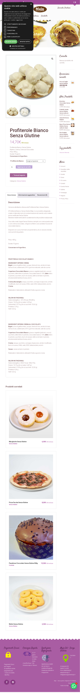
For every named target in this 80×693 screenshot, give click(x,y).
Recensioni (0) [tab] (42, 195)
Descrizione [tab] (11, 195)
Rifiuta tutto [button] (25, 42)
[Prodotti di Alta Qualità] (40, 10)
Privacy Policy (64, 198)
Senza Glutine (21, 181)
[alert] (17, 26)
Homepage (64, 192)
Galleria (63, 189)
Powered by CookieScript (17, 48)
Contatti (63, 183)
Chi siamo (63, 180)
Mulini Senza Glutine (16, 624)
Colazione (62, 152)
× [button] (31, 4)
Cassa (62, 177)
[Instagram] (75, 2)
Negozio (63, 195)
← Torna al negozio (18, 175)
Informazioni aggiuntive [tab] (26, 195)
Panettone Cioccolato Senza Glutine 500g (23, 563)
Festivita (11, 565)
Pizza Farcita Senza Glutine (18, 502)
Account (63, 166)
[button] (52, 59)
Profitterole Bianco (17, 161)
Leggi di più (19, 20)
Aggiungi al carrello (24, 167)
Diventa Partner (64, 7)
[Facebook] (73, 2)
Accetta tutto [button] (11, 42)
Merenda (67, 152)
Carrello (63, 174)
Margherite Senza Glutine (18, 441)
